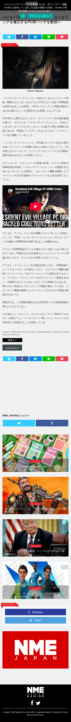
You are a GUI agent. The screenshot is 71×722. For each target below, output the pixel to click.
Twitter (36, 620)
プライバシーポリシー (40, 16)
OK (23, 16)
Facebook (36, 612)
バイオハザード (12, 347)
